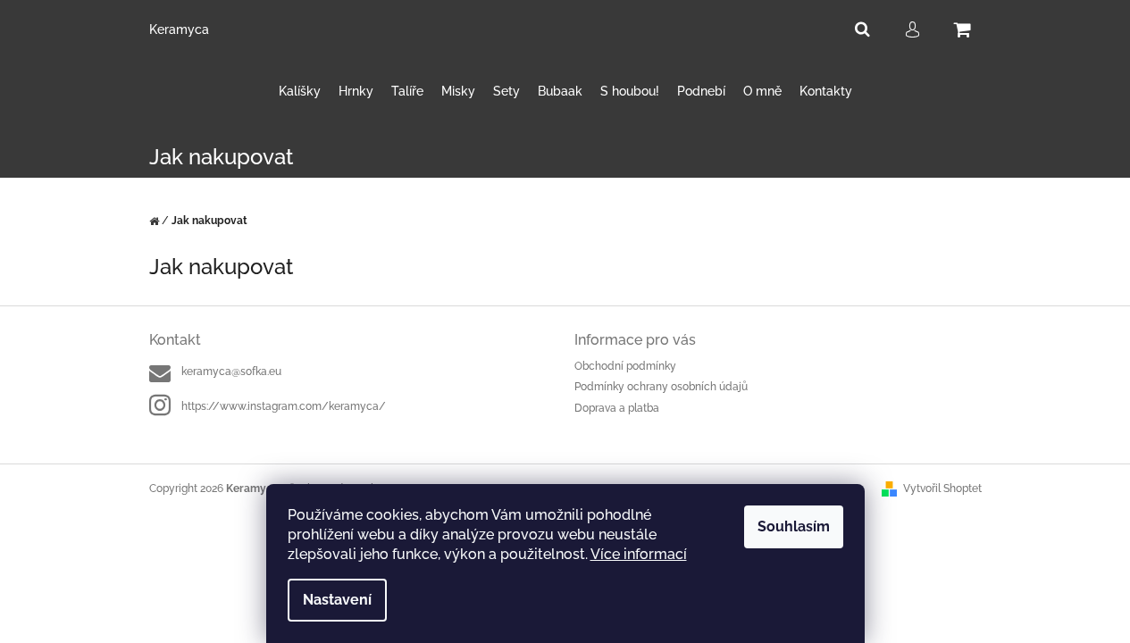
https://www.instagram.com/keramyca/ (283, 406)
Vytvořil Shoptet (942, 488)
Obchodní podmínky (625, 366)
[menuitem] (300, 91)
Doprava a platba (616, 408)
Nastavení (337, 599)
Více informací (638, 554)
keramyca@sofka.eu (231, 371)
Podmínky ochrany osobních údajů (661, 386)
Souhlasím (794, 526)
